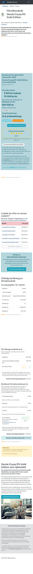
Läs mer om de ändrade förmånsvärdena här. (15, 163)
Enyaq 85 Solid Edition (8, 231)
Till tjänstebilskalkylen (16, 269)
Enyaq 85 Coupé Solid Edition (10, 238)
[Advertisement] (16, 53)
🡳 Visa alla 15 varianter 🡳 (15, 246)
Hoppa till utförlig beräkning (16, 125)
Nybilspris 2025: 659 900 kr (9, 107)
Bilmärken (5, 6)
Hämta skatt (25, 418)
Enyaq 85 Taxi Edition (8, 235)
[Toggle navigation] (28, 2)
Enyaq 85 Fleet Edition (9, 227)
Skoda (12, 6)
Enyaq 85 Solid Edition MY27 (10, 242)
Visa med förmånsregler (14, 167)
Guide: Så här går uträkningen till (12, 100)
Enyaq (17, 6)
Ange (23, 367)
